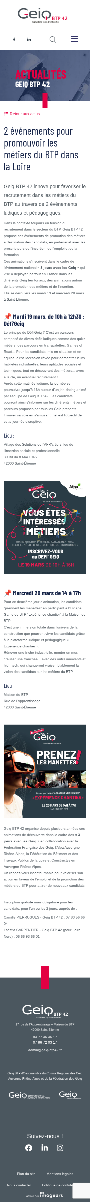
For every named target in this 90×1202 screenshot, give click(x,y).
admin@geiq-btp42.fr (45, 1050)
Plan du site (26, 1174)
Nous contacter (19, 1185)
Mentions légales (59, 1174)
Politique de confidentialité (62, 1185)
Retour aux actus (25, 114)
